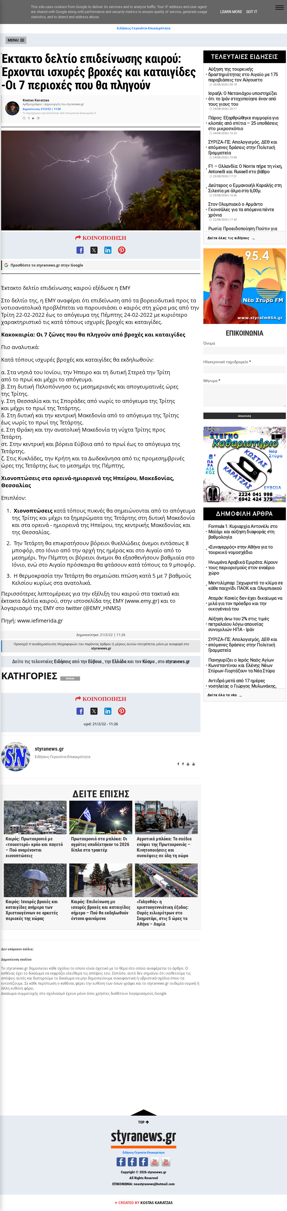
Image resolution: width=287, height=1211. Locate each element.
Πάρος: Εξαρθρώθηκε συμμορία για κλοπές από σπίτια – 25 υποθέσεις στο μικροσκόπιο (243, 123)
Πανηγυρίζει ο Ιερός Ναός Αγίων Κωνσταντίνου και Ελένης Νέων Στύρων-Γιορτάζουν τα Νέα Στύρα (241, 665)
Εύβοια (95, 661)
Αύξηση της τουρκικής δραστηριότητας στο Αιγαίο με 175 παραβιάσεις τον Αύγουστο (243, 74)
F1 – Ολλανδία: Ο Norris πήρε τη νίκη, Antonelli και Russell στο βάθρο (245, 169)
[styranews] (121, 1161)
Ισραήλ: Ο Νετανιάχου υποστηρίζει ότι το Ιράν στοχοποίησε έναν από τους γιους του (242, 99)
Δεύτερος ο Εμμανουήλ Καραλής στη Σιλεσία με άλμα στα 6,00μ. (245, 188)
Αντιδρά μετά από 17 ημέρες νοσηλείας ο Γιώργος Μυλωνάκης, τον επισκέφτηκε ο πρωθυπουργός (243, 686)
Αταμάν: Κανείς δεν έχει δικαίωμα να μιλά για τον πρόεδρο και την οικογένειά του (245, 603)
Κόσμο (148, 661)
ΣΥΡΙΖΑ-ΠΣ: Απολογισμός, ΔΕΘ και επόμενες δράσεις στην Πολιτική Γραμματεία (242, 147)
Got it (251, 12)
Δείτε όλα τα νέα (225, 695)
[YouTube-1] (154, 1161)
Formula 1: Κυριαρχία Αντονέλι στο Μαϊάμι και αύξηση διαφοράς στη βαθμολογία (243, 532)
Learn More (231, 12)
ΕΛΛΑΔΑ (70, 678)
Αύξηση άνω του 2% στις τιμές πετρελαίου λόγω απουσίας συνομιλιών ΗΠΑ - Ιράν (238, 624)
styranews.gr (177, 661)
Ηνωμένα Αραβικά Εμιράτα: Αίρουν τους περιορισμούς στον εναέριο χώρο (243, 568)
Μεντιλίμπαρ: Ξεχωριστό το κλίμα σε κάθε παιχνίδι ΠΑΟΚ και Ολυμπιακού (245, 585)
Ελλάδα (119, 661)
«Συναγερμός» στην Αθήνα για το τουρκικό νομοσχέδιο (240, 549)
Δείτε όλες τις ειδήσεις (231, 238)
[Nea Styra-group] (143, 1161)
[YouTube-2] (165, 1161)
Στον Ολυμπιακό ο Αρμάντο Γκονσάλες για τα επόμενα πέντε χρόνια (241, 209)
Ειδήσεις (62, 661)
